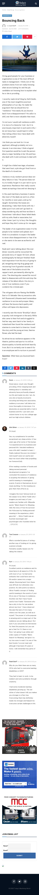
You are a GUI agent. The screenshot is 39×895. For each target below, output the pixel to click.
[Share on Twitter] (17, 37)
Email (5, 850)
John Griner (13, 427)
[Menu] (3, 3)
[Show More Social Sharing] (35, 37)
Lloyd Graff (12, 26)
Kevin (11, 380)
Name (5, 846)
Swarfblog (10, 10)
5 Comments (24, 29)
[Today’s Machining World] (20, 3)
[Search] (36, 3)
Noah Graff (13, 661)
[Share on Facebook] (7, 37)
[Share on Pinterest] (27, 37)
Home (4, 10)
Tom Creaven (13, 534)
